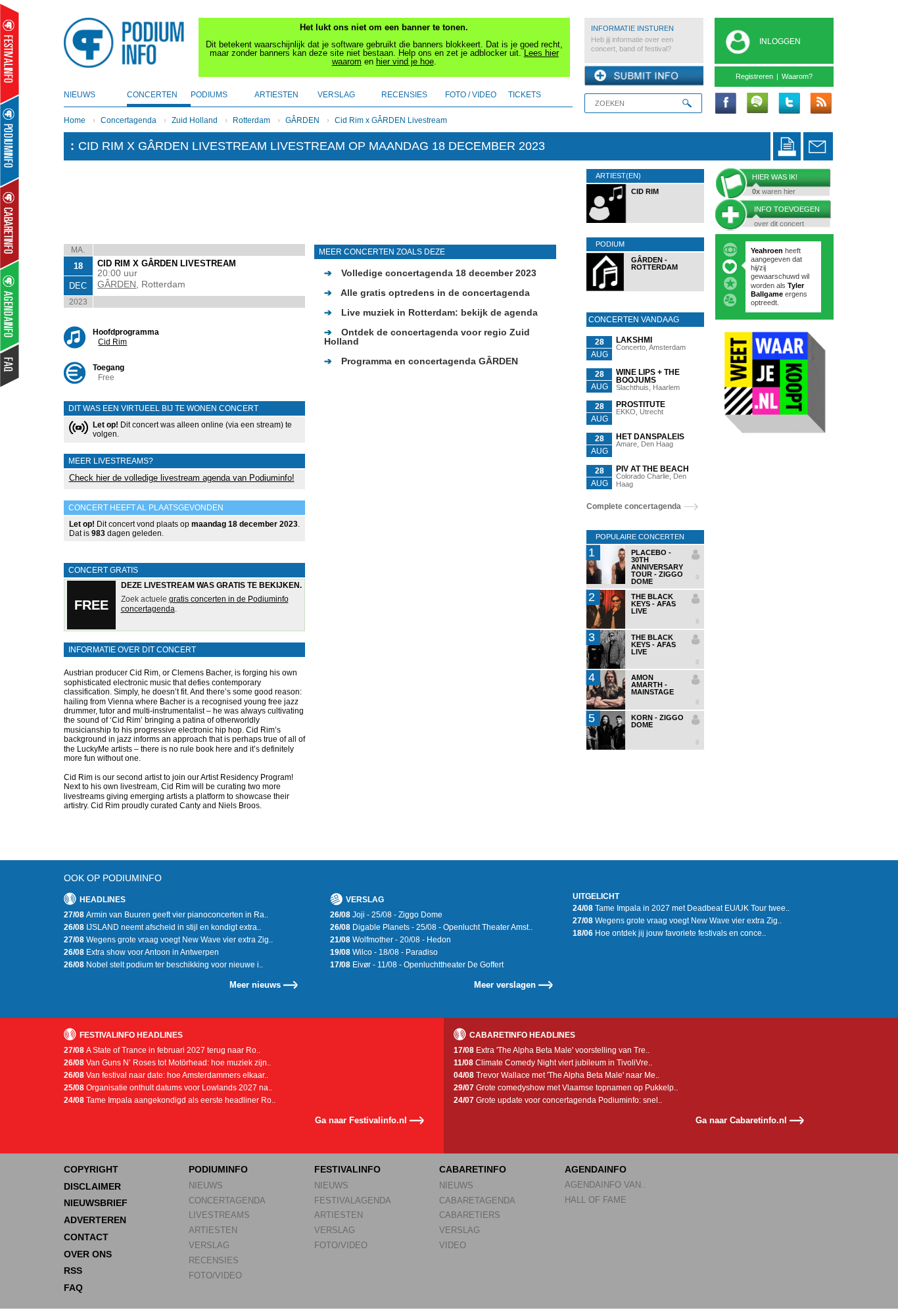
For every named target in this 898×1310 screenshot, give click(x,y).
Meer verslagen (505, 985)
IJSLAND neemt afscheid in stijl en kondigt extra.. (162, 927)
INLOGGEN (780, 41)
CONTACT (86, 1237)
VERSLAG (209, 1245)
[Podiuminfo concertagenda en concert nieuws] (10, 140)
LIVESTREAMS (219, 1215)
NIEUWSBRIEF (96, 1203)
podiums (209, 94)
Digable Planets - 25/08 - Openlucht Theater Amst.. (431, 927)
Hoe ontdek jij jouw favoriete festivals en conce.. (669, 933)
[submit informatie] (643, 76)
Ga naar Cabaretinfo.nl (741, 1120)
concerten (152, 94)
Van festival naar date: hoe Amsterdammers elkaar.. (166, 1075)
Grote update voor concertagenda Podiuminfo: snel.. (558, 1100)
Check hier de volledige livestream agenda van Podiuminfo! (182, 478)
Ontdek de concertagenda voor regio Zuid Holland (427, 337)
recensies (404, 94)
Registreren (754, 76)
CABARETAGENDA (477, 1200)
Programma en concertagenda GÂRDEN (421, 361)
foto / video (470, 94)
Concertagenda (128, 120)
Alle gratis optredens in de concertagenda (427, 292)
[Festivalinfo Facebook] (726, 104)
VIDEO (452, 1245)
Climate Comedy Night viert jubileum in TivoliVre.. (553, 1063)
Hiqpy (762, 268)
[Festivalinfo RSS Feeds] (820, 104)
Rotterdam (251, 120)
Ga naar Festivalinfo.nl (361, 1120)
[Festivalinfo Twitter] (789, 104)
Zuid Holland (195, 120)
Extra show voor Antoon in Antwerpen (141, 952)
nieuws (79, 94)
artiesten (276, 94)
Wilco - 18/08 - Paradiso (384, 952)
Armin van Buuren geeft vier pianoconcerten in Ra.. (166, 915)
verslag (336, 94)
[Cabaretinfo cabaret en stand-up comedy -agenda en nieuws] (9, 223)
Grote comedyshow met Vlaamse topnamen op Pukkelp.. (566, 1088)
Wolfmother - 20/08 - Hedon (390, 940)
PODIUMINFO (218, 1169)
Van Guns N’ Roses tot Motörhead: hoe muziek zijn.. (167, 1063)
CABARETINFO (472, 1169)
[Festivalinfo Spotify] (757, 104)
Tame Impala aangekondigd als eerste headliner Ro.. (169, 1100)
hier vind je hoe (405, 61)
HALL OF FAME (595, 1200)
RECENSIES (214, 1260)
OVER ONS (88, 1254)
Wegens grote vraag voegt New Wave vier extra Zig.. (168, 940)
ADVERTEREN (95, 1220)
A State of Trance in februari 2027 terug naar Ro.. (162, 1050)
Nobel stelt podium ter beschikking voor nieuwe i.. (163, 965)
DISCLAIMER (92, 1186)
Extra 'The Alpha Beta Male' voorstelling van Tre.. (552, 1050)
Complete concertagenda (633, 506)
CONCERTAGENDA (227, 1200)
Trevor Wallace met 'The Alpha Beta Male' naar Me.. (556, 1075)
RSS (73, 1270)
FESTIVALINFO (347, 1169)
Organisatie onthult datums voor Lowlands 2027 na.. (168, 1088)
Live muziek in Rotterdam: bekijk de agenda (431, 312)
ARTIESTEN (213, 1230)
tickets (524, 94)
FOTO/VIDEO (215, 1275)
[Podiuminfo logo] (127, 43)
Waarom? (797, 76)
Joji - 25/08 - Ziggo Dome (386, 915)
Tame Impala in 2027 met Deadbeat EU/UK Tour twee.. (681, 908)
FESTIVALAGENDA (352, 1200)
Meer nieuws (255, 985)
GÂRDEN (302, 120)
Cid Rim (112, 342)
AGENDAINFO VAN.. (605, 1185)
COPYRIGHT (91, 1169)
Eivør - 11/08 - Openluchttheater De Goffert (417, 965)
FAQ (73, 1287)
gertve (761, 251)
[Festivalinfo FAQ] (10, 365)
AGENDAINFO (595, 1169)
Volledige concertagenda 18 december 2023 (430, 273)
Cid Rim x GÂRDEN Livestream (391, 120)
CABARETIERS (469, 1215)
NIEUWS (206, 1185)
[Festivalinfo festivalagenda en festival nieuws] (9, 53)
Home (74, 120)
